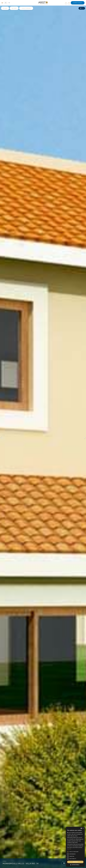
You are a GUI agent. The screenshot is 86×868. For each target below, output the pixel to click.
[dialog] (75, 847)
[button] (75, 864)
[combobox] (81, 828)
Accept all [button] (75, 861)
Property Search (77, 2)
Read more (69, 848)
